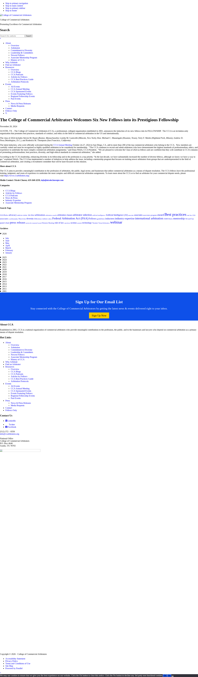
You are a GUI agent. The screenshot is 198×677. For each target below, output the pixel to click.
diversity (30, 218)
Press (7, 400)
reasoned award (37, 223)
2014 (4, 284)
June (7, 241)
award (160, 214)
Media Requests (17, 405)
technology (87, 223)
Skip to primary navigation (16, 3)
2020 (4, 269)
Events (8, 384)
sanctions (67, 223)
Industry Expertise (13, 200)
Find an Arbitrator (13, 364)
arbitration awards (51, 215)
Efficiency (38, 219)
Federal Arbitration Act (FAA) (70, 218)
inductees (109, 218)
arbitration (40, 215)
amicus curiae (22, 215)
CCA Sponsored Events (21, 391)
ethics (50, 219)
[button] (0, 38)
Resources (9, 367)
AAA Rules (4, 215)
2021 (4, 267)
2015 (4, 281)
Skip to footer (11, 10)
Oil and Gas (189, 219)
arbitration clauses (64, 215)
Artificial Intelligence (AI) (117, 215)
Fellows (92, 218)
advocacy (13, 215)
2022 (4, 264)
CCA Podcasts (11, 195)
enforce (45, 219)
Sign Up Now (99, 315)
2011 (4, 289)
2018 (4, 274)
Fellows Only (11, 410)
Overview (15, 345)
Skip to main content (14, 6)
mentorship (179, 218)
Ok (165, 676)
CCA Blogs (10, 191)
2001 (4, 291)
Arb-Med (31, 215)
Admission (15, 347)
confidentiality (13, 219)
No (169, 676)
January (8, 253)
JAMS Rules (168, 219)
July (7, 238)
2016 (4, 279)
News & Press (11, 198)
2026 (4, 234)
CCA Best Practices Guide (22, 379)
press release (17, 222)
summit (79, 223)
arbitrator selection (82, 214)
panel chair (4, 223)
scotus (74, 222)
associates (138, 215)
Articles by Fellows (13, 193)
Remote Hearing (48, 223)
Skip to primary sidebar (15, 8)
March (8, 248)
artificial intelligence (98, 215)
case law (189, 215)
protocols (29, 223)
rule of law (59, 223)
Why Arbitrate (11, 362)
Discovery (22, 219)
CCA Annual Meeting (62, 145)
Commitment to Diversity (21, 350)
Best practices (175, 214)
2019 (4, 272)
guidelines (101, 219)
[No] (172, 676)
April (7, 245)
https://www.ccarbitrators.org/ (16, 175)
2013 (4, 286)
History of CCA (18, 359)
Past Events (16, 398)
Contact (8, 408)
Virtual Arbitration (104, 223)
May (7, 243)
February (9, 250)
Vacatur (95, 223)
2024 (4, 260)
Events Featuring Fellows (21, 393)
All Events (15, 386)
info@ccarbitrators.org (9, 434)
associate (131, 215)
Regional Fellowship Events (23, 396)
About (8, 342)
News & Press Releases (21, 403)
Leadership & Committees (22, 352)
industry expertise (125, 218)
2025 (4, 257)
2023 (4, 262)
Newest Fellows (18, 354)
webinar (116, 222)
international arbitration (149, 218)
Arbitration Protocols (20, 381)
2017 (4, 277)
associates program (150, 215)
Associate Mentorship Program (18, 203)
